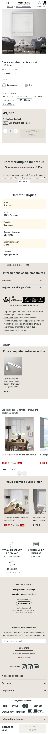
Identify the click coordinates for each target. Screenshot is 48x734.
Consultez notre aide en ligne (24, 594)
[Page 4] (15, 469)
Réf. (3, 69)
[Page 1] (20, 51)
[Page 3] (28, 51)
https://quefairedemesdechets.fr (24, 305)
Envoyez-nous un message (24, 590)
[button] (24, 281)
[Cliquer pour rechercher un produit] (8, 3)
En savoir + (23, 330)
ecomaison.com (10, 317)
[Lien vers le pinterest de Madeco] (37, 666)
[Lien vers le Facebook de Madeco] (31, 666)
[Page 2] (25, 51)
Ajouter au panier (32, 133)
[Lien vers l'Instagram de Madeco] (25, 666)
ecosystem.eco (10, 321)
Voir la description (9, 73)
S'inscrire (24, 648)
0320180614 (24, 603)
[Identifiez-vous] (39, 3)
